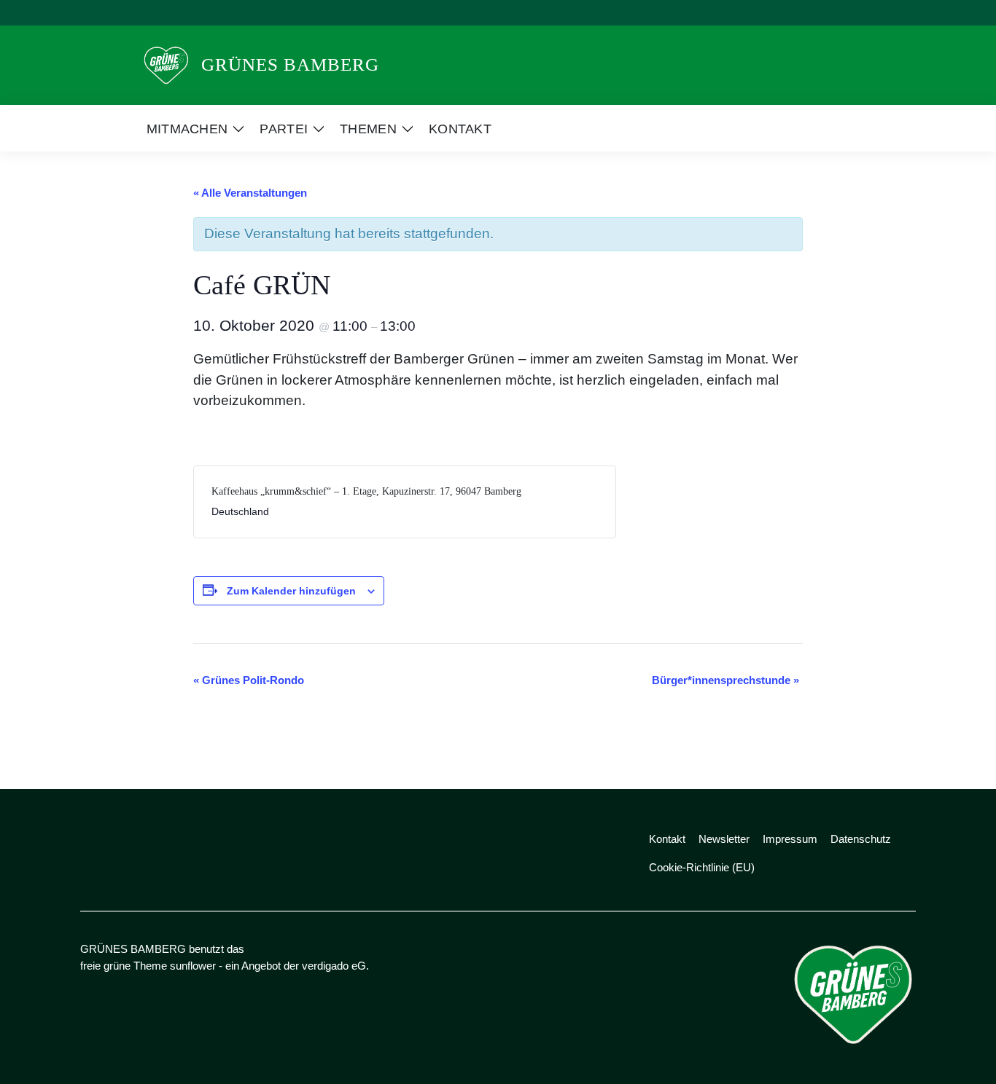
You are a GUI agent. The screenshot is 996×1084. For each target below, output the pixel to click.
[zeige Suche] (891, 12)
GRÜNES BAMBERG (290, 64)
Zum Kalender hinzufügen (291, 591)
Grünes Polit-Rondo (248, 680)
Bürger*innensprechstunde (725, 680)
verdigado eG (334, 965)
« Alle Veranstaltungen (250, 192)
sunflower (193, 965)
